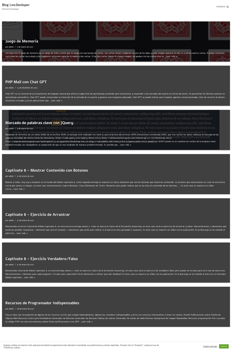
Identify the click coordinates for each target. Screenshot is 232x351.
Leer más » (171, 56)
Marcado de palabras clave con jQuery (39, 122)
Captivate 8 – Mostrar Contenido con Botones (46, 170)
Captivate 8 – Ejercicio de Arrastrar (37, 214)
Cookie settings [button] (210, 346)
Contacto (220, 6)
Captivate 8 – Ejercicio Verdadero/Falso (41, 258)
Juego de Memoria (21, 41)
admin (11, 47)
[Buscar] (228, 7)
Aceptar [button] (224, 346)
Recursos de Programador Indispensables (42, 303)
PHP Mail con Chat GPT (26, 82)
